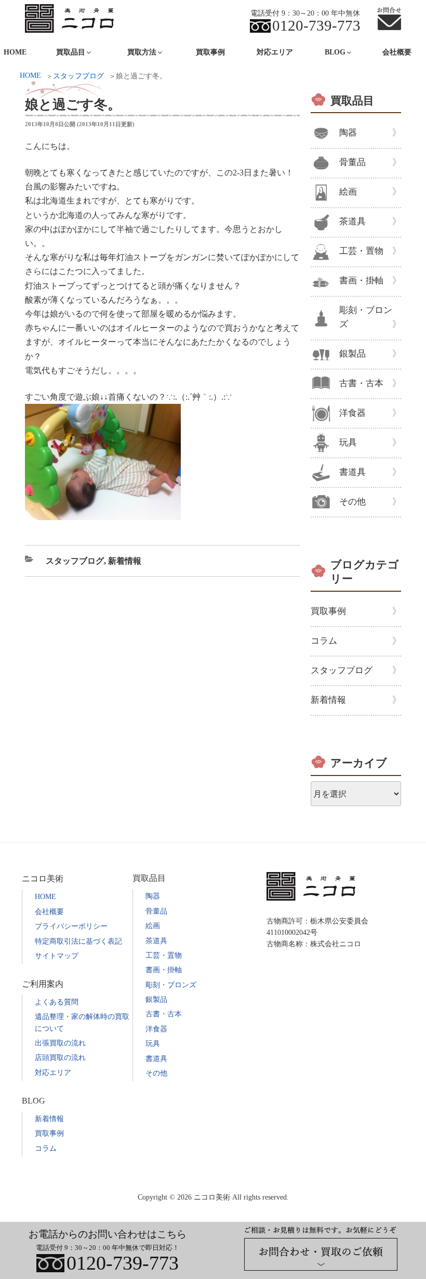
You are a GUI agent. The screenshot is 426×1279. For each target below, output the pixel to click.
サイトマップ (56, 956)
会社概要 (396, 52)
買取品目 (352, 100)
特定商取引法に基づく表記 (78, 941)
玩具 (348, 442)
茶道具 (352, 221)
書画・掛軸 (361, 280)
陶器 (348, 133)
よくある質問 (56, 1002)
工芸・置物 (361, 251)
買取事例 (210, 52)
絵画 (348, 192)
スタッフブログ (75, 560)
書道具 (352, 472)
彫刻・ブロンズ (365, 317)
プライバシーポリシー (71, 926)
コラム (324, 641)
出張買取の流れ (60, 1043)
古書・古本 (361, 383)
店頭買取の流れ (60, 1058)
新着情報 (124, 560)
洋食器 (352, 413)
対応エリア (275, 52)
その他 (352, 502)
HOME (45, 897)
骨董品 (352, 162)
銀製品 (352, 354)
